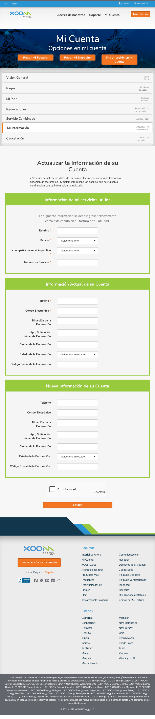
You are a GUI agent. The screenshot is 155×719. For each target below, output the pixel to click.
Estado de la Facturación (35, 354)
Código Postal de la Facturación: (30, 466)
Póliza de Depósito (129, 575)
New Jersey (126, 628)
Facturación (142, 3)
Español (49, 572)
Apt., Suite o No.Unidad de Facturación (37, 334)
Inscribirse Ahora (91, 555)
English (37, 572)
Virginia (123, 653)
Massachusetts (90, 663)
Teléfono (44, 300)
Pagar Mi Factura (35, 57)
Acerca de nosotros (71, 15)
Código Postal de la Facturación (31, 364)
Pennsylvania (126, 638)
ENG (7, 3)
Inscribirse (140, 14)
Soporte (95, 15)
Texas (122, 648)
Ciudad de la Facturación (35, 344)
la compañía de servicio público (31, 252)
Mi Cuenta (112, 15)
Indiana (86, 643)
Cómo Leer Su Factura (131, 600)
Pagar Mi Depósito (77, 57)
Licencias (124, 590)
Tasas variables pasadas (95, 600)
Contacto (125, 3)
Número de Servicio (37, 262)
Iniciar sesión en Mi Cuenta (119, 59)
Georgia (86, 633)
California (87, 618)
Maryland (87, 658)
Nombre (45, 230)
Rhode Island (126, 643)
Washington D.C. (128, 658)
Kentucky (87, 648)
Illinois (85, 638)
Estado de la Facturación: (35, 456)
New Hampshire (128, 623)
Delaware (87, 628)
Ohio (121, 633)
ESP (14, 3)
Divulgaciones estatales (132, 595)
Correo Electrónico (38, 310)
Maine (85, 653)
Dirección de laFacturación (41, 322)
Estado (45, 240)
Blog (84, 595)
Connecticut (88, 623)
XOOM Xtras (89, 565)
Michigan (124, 618)
